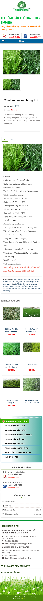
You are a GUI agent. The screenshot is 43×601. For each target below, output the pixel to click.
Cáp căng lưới (11, 457)
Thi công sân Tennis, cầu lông (18, 435)
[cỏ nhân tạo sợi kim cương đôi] (31, 312)
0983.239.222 (35, 37)
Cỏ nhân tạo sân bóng (15, 426)
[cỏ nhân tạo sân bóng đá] (11, 383)
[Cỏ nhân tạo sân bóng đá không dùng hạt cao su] (11, 313)
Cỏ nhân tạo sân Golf (14, 444)
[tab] (5, 139)
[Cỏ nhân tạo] (31, 347)
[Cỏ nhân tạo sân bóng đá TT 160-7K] (31, 384)
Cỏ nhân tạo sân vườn (15, 430)
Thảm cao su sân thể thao (16, 448)
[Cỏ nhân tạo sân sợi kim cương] (11, 349)
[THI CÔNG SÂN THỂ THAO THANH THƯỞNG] (21, 6)
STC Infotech (26, 599)
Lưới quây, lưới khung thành (18, 452)
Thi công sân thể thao (15, 439)
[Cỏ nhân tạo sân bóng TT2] (22, 62)
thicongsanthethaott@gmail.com (18, 543)
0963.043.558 (14, 37)
